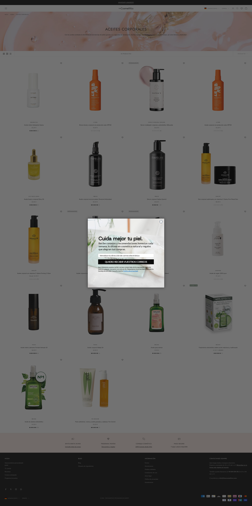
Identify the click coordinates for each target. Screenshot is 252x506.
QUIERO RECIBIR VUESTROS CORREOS (126, 261)
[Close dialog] (161, 221)
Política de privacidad (130, 271)
